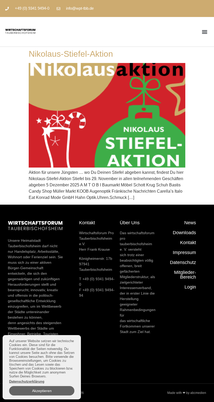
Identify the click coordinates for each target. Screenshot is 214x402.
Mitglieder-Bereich (185, 275)
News (190, 222)
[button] (204, 31)
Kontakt (188, 242)
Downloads (184, 232)
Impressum (184, 252)
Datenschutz (183, 262)
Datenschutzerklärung (26, 381)
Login (190, 287)
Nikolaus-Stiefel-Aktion (71, 54)
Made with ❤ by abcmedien (186, 393)
